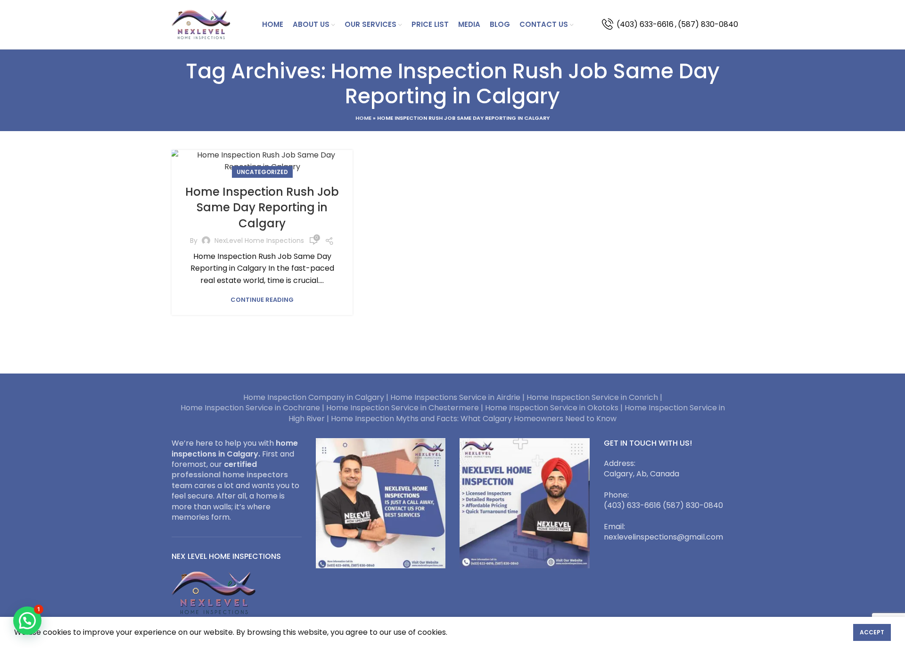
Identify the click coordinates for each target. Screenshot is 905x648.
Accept (872, 632)
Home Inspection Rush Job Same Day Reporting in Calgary (262, 207)
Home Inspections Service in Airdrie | (458, 397)
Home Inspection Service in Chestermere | (405, 407)
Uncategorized (262, 172)
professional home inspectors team (230, 479)
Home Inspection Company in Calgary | (316, 397)
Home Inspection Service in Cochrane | (253, 407)
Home (363, 118)
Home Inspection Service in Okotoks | (555, 407)
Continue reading (262, 300)
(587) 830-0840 (708, 24)
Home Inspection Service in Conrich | (594, 397)
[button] (27, 620)
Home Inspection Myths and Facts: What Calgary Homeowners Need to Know (474, 418)
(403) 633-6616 (645, 24)
